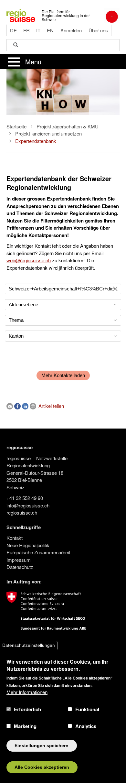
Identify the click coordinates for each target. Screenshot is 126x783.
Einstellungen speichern (41, 745)
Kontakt (14, 537)
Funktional (87, 709)
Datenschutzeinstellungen (28, 645)
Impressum (18, 559)
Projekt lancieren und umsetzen (48, 133)
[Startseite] (20, 14)
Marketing (25, 726)
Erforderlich (27, 709)
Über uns (98, 30)
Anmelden (71, 30)
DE (13, 30)
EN (50, 30)
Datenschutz (19, 566)
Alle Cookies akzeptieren (42, 767)
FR (26, 30)
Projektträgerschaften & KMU (68, 126)
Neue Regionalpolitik (27, 545)
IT (38, 30)
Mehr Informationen (26, 692)
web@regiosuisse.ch (28, 260)
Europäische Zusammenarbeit (38, 552)
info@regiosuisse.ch (27, 505)
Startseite (16, 126)
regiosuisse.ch (21, 512)
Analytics (85, 726)
